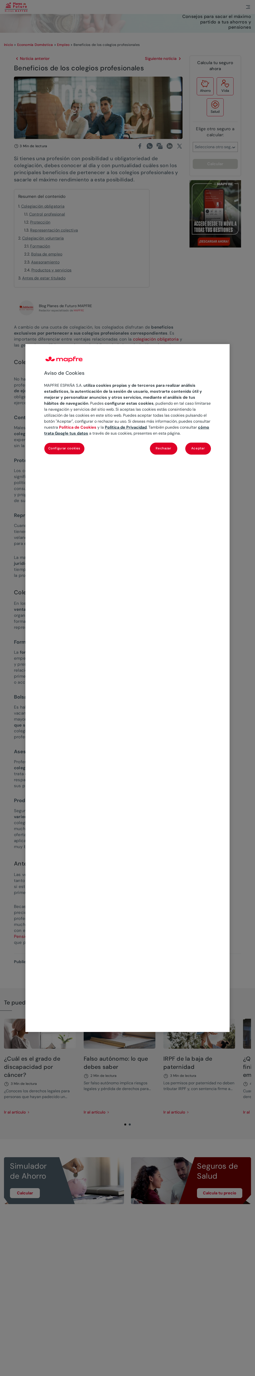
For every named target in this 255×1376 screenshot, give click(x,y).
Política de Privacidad (126, 427)
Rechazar (163, 448)
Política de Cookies (77, 427)
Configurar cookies (64, 448)
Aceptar (198, 448)
